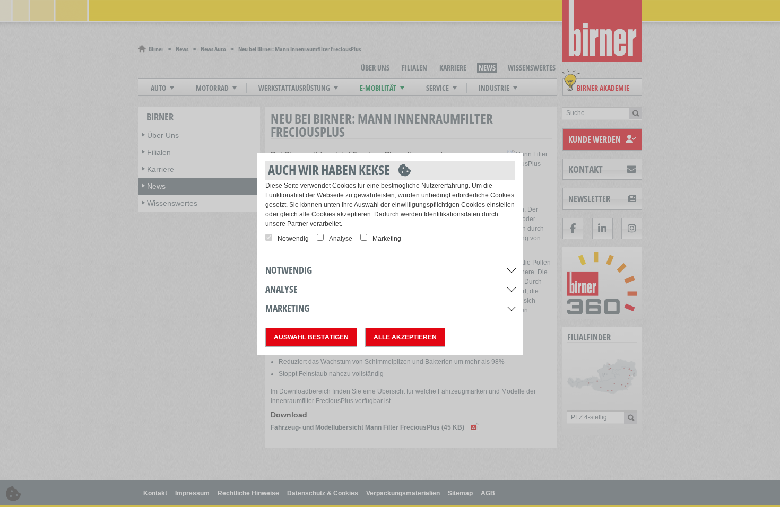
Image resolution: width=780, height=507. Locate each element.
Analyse (340, 238)
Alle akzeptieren (405, 337)
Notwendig (293, 238)
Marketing (386, 238)
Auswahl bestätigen (311, 337)
